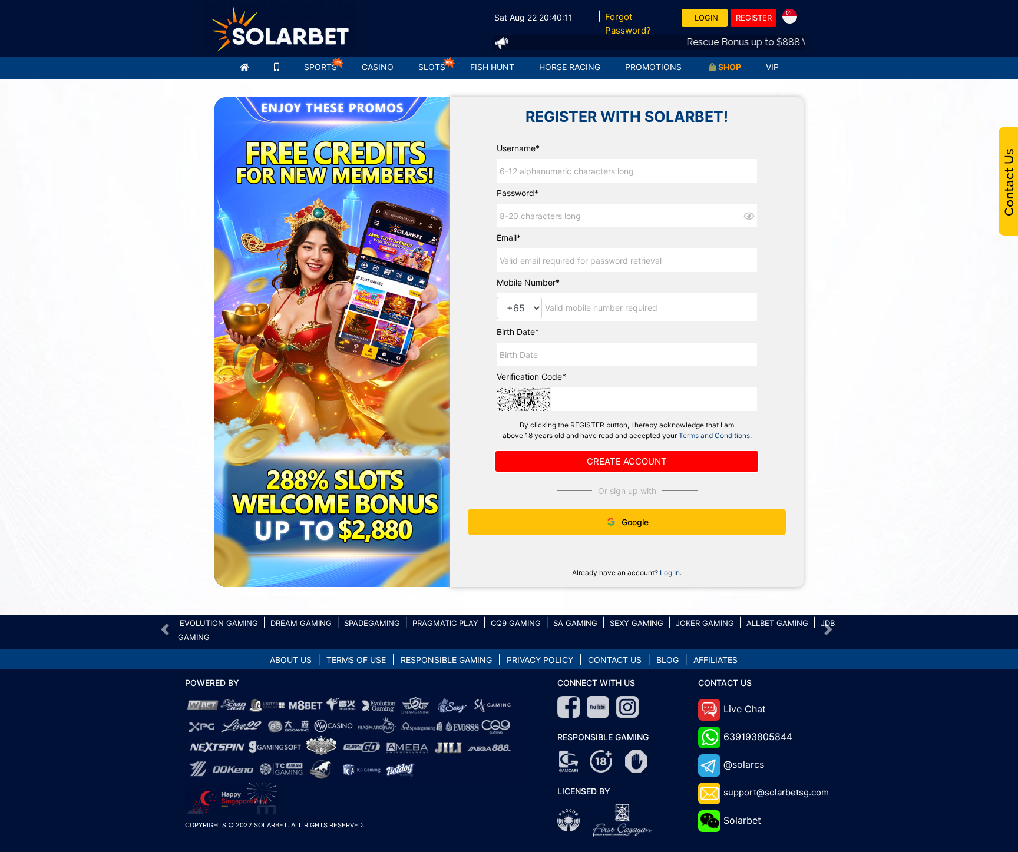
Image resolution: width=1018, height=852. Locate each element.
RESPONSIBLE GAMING (446, 660)
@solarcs (743, 764)
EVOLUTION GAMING (219, 623)
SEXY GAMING (636, 623)
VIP (772, 67)
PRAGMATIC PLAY (445, 623)
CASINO (378, 67)
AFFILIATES (715, 660)
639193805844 (757, 736)
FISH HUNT (492, 67)
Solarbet (742, 820)
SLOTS (431, 67)
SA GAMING (575, 623)
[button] (165, 629)
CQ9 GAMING (516, 623)
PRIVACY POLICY (540, 660)
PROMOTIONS (653, 67)
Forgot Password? (628, 23)
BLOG (667, 660)
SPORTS (320, 67)
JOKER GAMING (705, 623)
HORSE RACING (569, 67)
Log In (670, 572)
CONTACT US (615, 660)
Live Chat (744, 709)
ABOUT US (291, 660)
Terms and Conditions (714, 435)
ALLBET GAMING (777, 623)
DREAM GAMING (301, 623)
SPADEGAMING (372, 623)
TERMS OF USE (356, 660)
